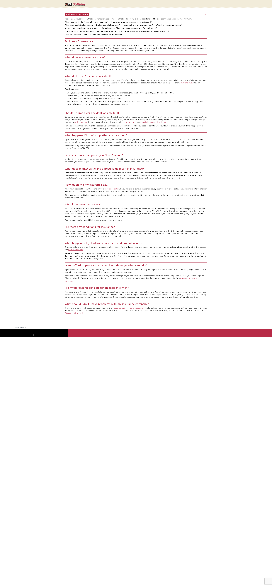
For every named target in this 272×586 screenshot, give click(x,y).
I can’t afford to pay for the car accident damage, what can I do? (160, 21)
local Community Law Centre (78, 93)
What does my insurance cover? (93, 16)
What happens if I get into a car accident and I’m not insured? (115, 21)
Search (252, 5)
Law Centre (238, 259)
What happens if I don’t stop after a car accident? (183, 16)
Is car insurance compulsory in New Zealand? (80, 19)
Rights (34, 259)
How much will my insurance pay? (154, 19)
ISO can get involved (152, 238)
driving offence (157, 91)
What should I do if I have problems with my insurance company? (123, 24)
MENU (256, 3)
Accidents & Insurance (72, 16)
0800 (170, 259)
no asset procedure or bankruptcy (134, 213)
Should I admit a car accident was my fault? (149, 16)
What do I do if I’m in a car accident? (119, 16)
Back (206, 12)
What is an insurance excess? (178, 19)
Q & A (102, 259)
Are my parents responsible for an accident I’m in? (82, 24)
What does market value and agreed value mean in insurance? (119, 19)
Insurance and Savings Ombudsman (114, 236)
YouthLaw (78, 4)
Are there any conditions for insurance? (78, 21)
